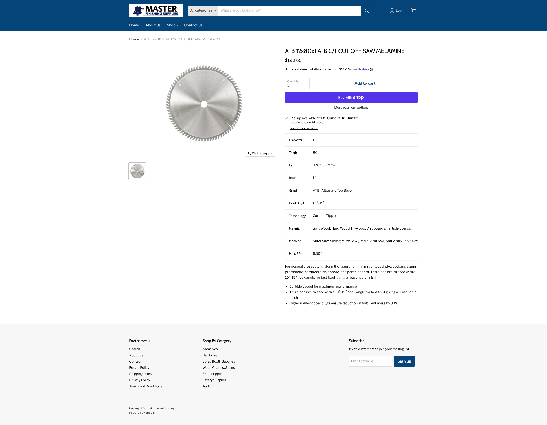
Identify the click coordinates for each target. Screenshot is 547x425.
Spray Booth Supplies (219, 361)
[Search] (367, 11)
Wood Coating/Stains (219, 368)
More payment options (351, 108)
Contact (135, 361)
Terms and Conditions (145, 386)
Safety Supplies (214, 380)
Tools (207, 386)
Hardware (210, 355)
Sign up (404, 361)
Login (400, 10)
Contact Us (193, 25)
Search (134, 349)
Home (134, 25)
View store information (304, 128)
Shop (171, 25)
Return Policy (139, 368)
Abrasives (210, 349)
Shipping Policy (140, 374)
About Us (153, 25)
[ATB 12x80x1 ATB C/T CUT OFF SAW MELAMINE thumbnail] (137, 171)
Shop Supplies (213, 374)
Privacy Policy (139, 380)
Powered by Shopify (142, 412)
